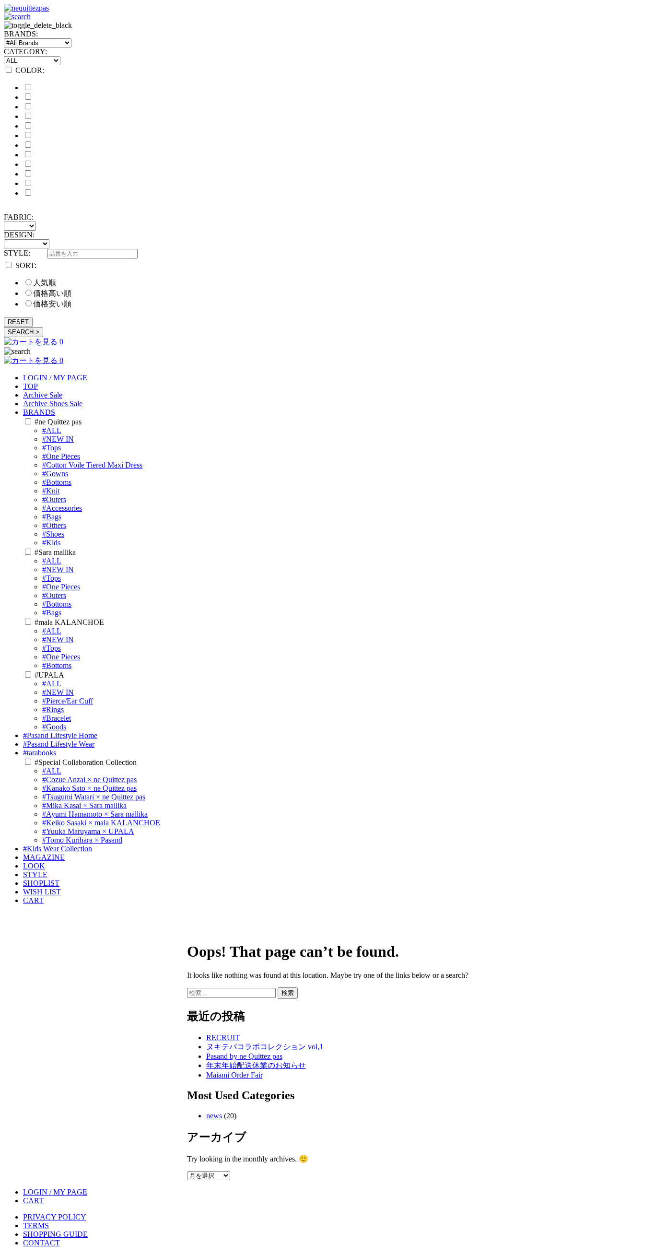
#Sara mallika (55, 552)
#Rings (53, 709)
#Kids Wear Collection (57, 848)
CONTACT (41, 1243)
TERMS (36, 1225)
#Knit (50, 491)
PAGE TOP (632, 1207)
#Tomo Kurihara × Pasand (82, 840)
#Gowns (55, 473)
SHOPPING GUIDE (55, 1234)
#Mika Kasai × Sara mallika (84, 805)
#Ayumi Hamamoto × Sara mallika (95, 814)
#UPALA (49, 675)
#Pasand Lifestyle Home (60, 735)
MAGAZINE (44, 857)
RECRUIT (223, 1037)
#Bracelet (56, 718)
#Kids (51, 543)
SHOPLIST (41, 883)
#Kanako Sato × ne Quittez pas (89, 788)
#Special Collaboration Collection (86, 762)
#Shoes (53, 534)
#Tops (51, 448)
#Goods (54, 727)
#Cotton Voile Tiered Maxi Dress (92, 465)
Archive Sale (42, 395)
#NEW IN (58, 439)
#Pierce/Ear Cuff (67, 701)
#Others (54, 525)
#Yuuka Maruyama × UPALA (88, 831)
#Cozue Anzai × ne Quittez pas (89, 779)
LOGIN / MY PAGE (55, 378)
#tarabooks (39, 753)
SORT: (25, 265)
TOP (30, 386)
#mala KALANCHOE (69, 622)
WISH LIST (42, 892)
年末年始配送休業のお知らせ (256, 1065)
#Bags (51, 517)
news (214, 1116)
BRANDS (39, 412)
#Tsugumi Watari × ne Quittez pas (93, 797)
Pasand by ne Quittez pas (244, 1056)
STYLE (35, 874)
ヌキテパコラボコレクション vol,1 (264, 1047)
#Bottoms (56, 482)
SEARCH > (23, 332)
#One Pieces (61, 456)
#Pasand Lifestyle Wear (58, 744)
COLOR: (29, 70)
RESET (18, 322)
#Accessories (62, 508)
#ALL (51, 430)
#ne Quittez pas (58, 422)
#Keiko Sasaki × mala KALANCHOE (101, 823)
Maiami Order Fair (234, 1075)
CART (33, 900)
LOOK (34, 866)
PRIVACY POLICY (54, 1217)
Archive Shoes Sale (52, 403)
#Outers (54, 499)
